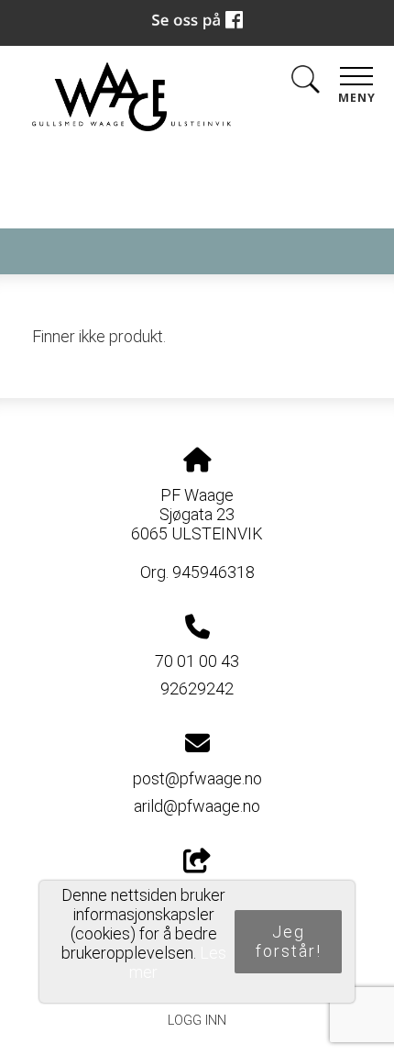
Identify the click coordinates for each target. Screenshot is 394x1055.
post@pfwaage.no (197, 778)
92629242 (197, 688)
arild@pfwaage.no (197, 806)
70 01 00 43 (197, 661)
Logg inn (197, 1020)
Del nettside (197, 895)
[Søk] (305, 83)
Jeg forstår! (289, 941)
